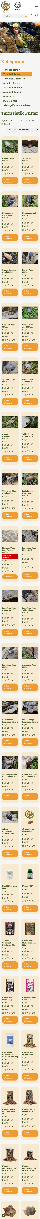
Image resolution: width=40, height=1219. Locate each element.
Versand (11, 171)
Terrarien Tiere (10, 69)
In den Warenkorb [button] (8, 178)
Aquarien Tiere (10, 83)
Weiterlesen (10, 575)
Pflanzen (7, 96)
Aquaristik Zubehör (12, 92)
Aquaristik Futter (11, 87)
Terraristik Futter (11, 74)
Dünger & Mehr (10, 101)
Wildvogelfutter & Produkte (16, 105)
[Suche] (26, 16)
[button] (36, 6)
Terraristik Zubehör (12, 78)
